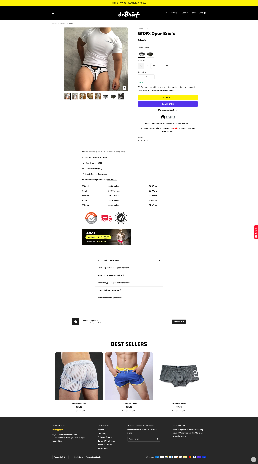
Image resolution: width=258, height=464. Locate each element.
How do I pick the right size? (109, 290)
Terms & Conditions (106, 441)
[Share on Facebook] (138, 140)
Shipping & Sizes (105, 437)
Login (193, 13)
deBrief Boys (143, 28)
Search (185, 13)
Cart (202, 13)
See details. (112, 179)
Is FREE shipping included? (109, 260)
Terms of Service (105, 445)
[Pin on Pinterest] (141, 140)
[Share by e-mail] (147, 140)
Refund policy (104, 448)
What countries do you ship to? (111, 275)
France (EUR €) (171, 13)
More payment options (167, 110)
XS (141, 66)
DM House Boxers (179, 404)
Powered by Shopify (93, 457)
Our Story (102, 433)
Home (54, 24)
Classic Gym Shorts (129, 404)
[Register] (157, 439)
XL (167, 66)
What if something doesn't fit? (110, 298)
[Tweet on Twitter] (144, 140)
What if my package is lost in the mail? (114, 283)
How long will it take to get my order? (113, 268)
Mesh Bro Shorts (79, 404)
